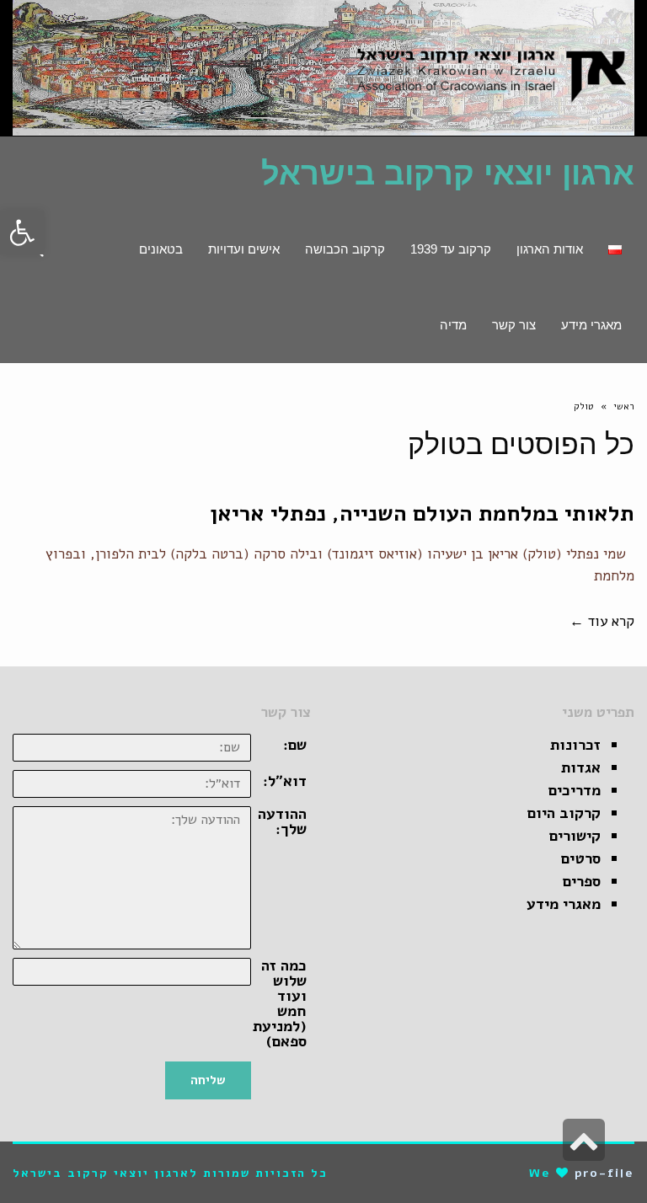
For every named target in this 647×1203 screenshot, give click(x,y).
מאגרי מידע (564, 904)
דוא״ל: (285, 781)
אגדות (581, 767)
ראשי (623, 406)
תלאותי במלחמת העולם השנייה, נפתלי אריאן (422, 513)
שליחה (208, 1080)
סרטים (581, 858)
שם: (295, 744)
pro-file (604, 1173)
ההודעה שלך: (282, 821)
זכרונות (575, 745)
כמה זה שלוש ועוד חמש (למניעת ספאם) (280, 1003)
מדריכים (574, 790)
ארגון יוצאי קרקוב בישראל (447, 174)
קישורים (575, 836)
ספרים (582, 881)
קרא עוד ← (601, 621)
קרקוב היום (564, 813)
